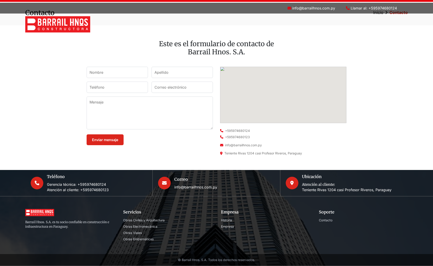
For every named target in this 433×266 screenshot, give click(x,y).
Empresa (290, 24)
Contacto (355, 24)
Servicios (319, 24)
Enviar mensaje (105, 140)
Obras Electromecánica (140, 226)
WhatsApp (394, 24)
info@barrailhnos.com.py (195, 187)
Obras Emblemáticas (138, 239)
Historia (263, 24)
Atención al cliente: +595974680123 (78, 190)
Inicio (240, 24)
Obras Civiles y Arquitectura (144, 220)
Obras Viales (132, 233)
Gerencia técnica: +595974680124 (76, 184)
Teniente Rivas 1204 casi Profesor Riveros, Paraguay (347, 190)
